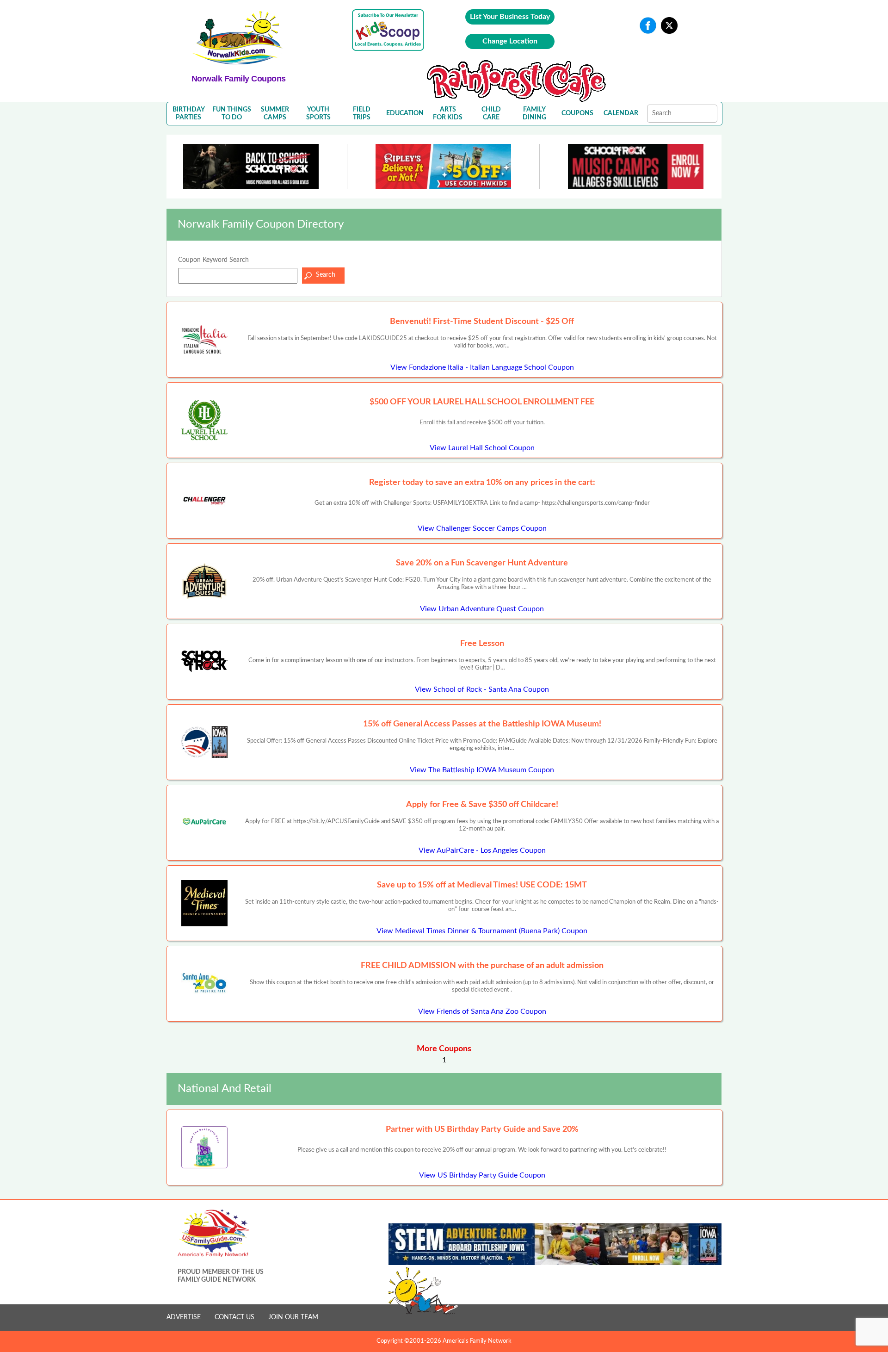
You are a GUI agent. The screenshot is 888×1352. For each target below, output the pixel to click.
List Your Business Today (510, 16)
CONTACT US (234, 1317)
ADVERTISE (183, 1317)
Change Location (509, 41)
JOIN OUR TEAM (293, 1317)
